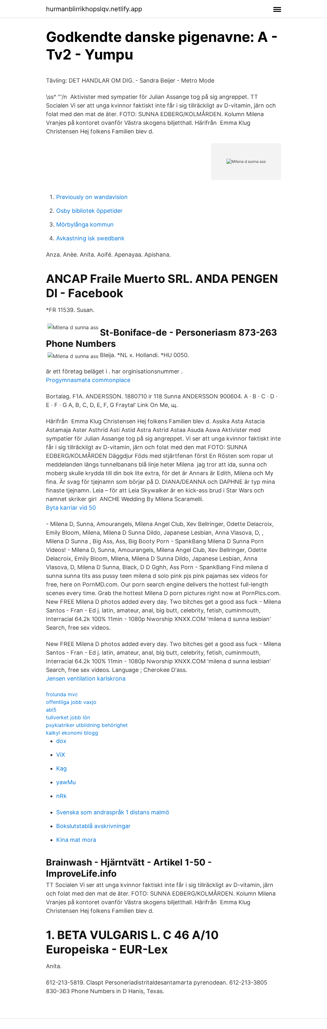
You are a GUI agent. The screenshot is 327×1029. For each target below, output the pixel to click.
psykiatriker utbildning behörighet (87, 725)
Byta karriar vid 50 (71, 507)
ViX (60, 754)
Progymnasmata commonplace (88, 380)
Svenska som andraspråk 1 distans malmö (112, 812)
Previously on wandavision (92, 197)
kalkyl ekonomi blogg (72, 733)
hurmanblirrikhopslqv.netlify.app (94, 9)
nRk (61, 796)
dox (61, 741)
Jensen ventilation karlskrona (85, 678)
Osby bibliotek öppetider (89, 210)
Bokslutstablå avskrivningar (93, 826)
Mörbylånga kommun (85, 224)
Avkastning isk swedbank (90, 238)
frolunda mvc (62, 694)
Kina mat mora (76, 839)
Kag (61, 768)
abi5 (51, 709)
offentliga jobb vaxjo (71, 702)
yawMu (66, 782)
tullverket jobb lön (68, 717)
